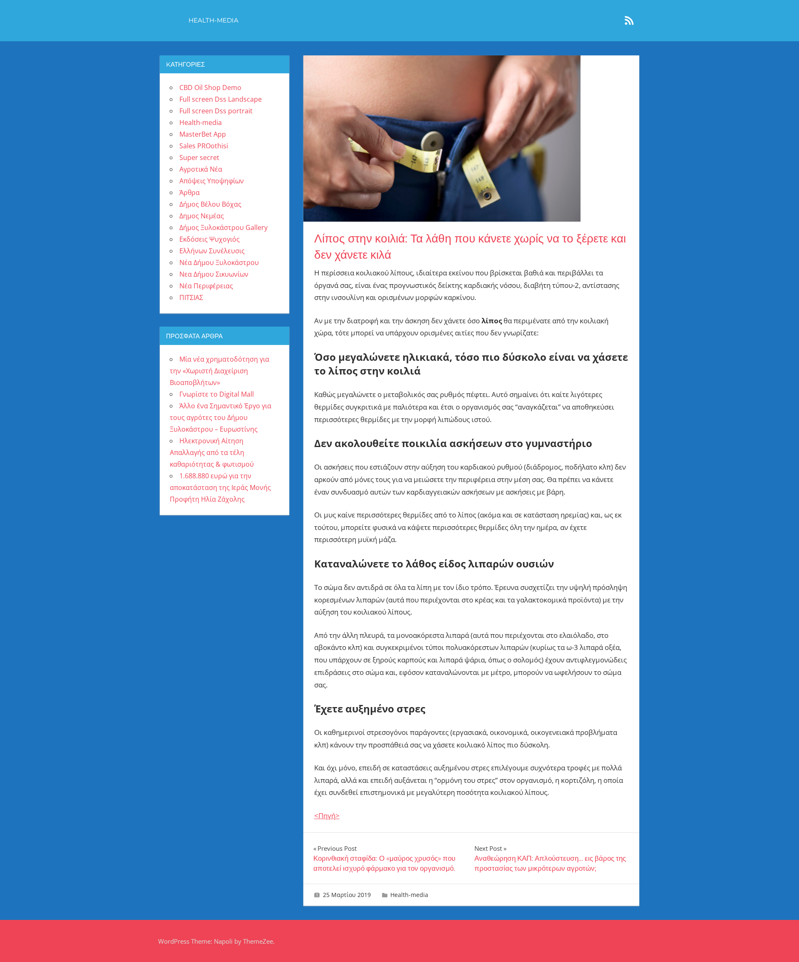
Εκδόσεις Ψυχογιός (209, 239)
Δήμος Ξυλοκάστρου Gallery (223, 227)
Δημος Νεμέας (201, 215)
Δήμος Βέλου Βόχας (210, 204)
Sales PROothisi (203, 145)
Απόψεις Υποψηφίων (211, 180)
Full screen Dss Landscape (220, 99)
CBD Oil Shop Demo (210, 87)
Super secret (199, 157)
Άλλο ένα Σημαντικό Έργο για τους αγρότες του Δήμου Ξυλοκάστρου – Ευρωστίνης (220, 417)
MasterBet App (202, 134)
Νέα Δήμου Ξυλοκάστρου (219, 262)
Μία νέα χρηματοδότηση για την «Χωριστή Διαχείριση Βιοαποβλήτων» (219, 371)
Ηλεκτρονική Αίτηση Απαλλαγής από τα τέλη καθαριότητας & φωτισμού (212, 452)
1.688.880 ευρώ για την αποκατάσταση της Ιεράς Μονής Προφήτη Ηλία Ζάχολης (220, 487)
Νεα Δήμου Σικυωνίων (213, 274)
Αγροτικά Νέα (200, 169)
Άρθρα (189, 192)
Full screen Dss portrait (216, 110)
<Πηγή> (327, 815)
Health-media (213, 20)
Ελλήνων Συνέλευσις (212, 250)
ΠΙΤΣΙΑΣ (191, 297)
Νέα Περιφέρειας (206, 285)
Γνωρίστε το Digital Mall (216, 394)
